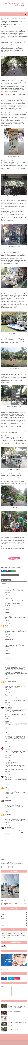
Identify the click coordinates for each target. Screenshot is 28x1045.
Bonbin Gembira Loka (8, 82)
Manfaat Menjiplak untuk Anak (14, 1011)
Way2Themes (11, 1043)
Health (14, 933)
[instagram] (16, 10)
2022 (14, 918)
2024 (14, 914)
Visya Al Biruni (8, 800)
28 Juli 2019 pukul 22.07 (8, 801)
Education (17, 935)
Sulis (6, 585)
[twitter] (14, 10)
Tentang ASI (23, 935)
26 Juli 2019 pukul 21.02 (8, 654)
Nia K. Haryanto (8, 707)
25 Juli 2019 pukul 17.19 (8, 598)
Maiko (6, 787)
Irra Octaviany (8, 814)
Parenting (3, 933)
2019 (14, 925)
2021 (14, 920)
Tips (18, 933)
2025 (14, 912)
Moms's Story (7, 567)
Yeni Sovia (7, 663)
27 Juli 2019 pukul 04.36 (8, 665)
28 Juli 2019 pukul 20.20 (8, 789)
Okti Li (6, 597)
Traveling (6, 18)
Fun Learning (23, 933)
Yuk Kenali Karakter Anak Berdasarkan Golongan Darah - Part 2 (16, 1028)
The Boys (13, 567)
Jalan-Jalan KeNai (9, 639)
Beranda (2, 18)
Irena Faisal (7, 653)
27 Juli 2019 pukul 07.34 (8, 695)
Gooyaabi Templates (22, 1043)
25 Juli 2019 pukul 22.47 (8, 614)
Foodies (3, 935)
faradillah (7, 721)
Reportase (8, 937)
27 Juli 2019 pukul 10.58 (8, 734)
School (12, 935)
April (6, 732)
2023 (14, 916)
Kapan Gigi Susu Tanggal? (7, 968)
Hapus (9, 592)
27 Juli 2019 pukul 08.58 (8, 708)
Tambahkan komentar (9, 839)
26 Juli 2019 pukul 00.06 (8, 626)
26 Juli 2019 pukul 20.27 (8, 640)
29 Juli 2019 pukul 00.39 (8, 815)
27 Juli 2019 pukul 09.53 (8, 722)
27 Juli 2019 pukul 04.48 (8, 682)
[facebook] (11, 10)
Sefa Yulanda (8, 827)
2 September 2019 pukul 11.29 (9, 828)
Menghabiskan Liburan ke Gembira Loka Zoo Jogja (17, 1023)
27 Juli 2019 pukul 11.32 (8, 749)
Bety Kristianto (4, 26)
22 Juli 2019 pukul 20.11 (8, 587)
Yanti (6, 694)
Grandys (7, 612)
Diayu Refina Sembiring (10, 681)
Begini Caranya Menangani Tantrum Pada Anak (16, 1017)
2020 (14, 923)
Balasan (7, 594)
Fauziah (6, 625)
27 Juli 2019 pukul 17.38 (8, 763)
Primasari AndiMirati (9, 748)
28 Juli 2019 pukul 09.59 (8, 777)
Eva (5, 776)
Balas (6, 592)
